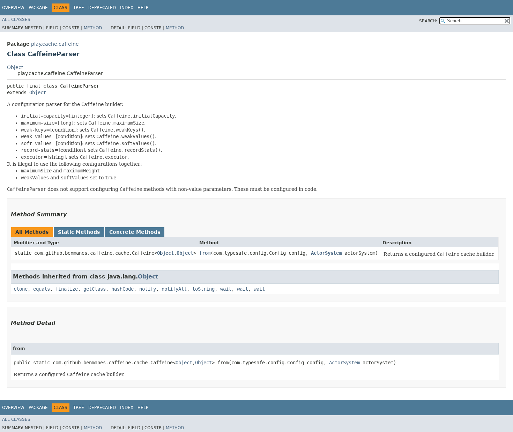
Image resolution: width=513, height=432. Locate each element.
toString (203, 289)
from (204, 253)
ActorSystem (326, 253)
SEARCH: (428, 20)
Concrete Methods (134, 232)
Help (142, 7)
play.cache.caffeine (55, 44)
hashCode (122, 289)
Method (93, 27)
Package (38, 7)
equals (41, 289)
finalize (66, 289)
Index (126, 7)
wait (225, 289)
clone (21, 289)
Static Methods (79, 232)
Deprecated (102, 7)
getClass (94, 289)
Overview (13, 7)
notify (147, 289)
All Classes (16, 19)
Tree (78, 7)
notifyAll (174, 289)
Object (15, 67)
